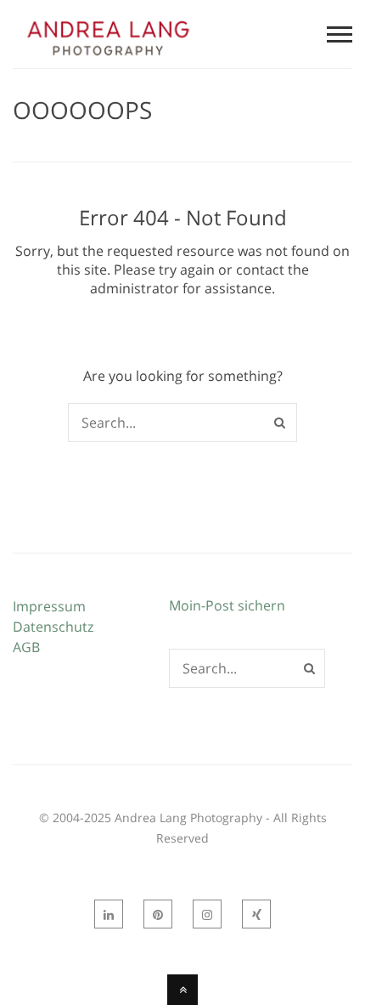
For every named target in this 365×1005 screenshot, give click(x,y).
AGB (26, 647)
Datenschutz (53, 626)
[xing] (256, 914)
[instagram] (207, 914)
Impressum (49, 606)
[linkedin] (108, 914)
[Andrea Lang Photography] (108, 57)
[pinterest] (157, 914)
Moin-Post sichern (227, 605)
